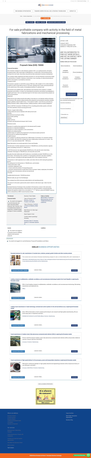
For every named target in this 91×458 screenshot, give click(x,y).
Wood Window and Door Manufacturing (39, 261)
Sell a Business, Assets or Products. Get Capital (30, 200)
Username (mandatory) (65, 102)
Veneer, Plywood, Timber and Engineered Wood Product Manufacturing (51, 259)
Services (51, 199)
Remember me (64, 114)
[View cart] (88, 1)
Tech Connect (11, 447)
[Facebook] (3, 1)
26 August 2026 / (78, 1)
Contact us (73, 11)
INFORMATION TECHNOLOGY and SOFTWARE (31, 316)
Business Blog (69, 420)
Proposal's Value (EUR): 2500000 (20, 270)
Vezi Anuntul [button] (74, 270)
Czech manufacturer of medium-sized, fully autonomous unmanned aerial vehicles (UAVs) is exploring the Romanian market (41, 334)
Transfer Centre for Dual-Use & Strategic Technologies (50, 11)
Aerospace (24, 341)
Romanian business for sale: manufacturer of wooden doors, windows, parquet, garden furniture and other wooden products (41, 253)
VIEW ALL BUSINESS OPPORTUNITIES (45, 383)
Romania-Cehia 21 (28, 220)
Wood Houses (75, 259)
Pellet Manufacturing (32, 259)
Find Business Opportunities (23, 11)
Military (23, 288)
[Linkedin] (5, 1)
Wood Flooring (69, 259)
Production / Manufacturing (49, 316)
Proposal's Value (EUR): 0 (18, 297)
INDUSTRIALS (44, 197)
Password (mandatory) (65, 108)
